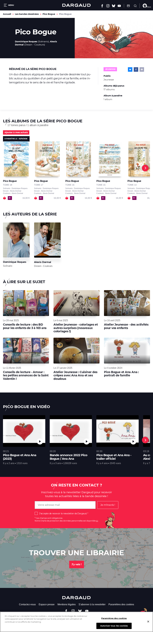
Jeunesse (110, 69)
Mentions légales (67, 604)
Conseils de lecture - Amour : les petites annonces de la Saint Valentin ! (26, 375)
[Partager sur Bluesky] (130, 69)
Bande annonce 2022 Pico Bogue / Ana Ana (68, 456)
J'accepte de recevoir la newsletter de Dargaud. (63, 513)
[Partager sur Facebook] (136, 69)
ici (97, 521)
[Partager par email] (142, 69)
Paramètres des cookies (121, 604)
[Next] (145, 168)
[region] (76, 622)
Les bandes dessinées (27, 14)
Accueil (7, 14)
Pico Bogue (49, 14)
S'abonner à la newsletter (92, 604)
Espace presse (47, 604)
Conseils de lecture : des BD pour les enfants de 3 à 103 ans (24, 326)
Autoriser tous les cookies (114, 626)
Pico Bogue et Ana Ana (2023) (19, 456)
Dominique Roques (26, 41)
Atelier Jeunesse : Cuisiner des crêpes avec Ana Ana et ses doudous (75, 375)
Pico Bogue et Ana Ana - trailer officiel (113, 456)
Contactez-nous (27, 604)
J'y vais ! (77, 564)
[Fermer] (148, 621)
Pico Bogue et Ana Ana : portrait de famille (121, 373)
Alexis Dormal (42, 262)
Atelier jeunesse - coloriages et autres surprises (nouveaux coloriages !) (75, 328)
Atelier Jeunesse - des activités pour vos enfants (126, 326)
